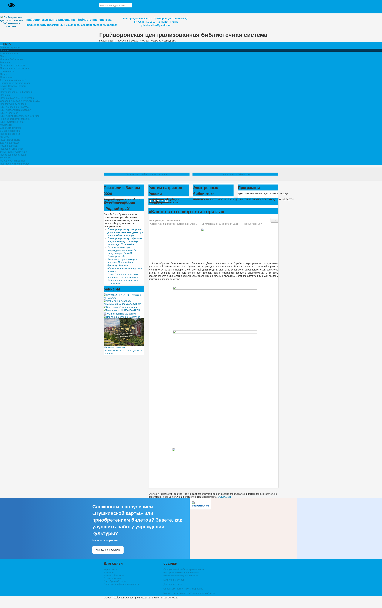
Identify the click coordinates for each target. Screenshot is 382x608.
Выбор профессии (10, 130)
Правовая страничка (11, 148)
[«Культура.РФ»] (124, 296)
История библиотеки (11, 59)
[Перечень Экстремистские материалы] (120, 313)
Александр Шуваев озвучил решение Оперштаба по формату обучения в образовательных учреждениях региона (124, 265)
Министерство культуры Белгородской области (189, 593)
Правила (5, 95)
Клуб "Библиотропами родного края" (20, 115)
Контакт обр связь (114, 575)
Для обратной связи (115, 581)
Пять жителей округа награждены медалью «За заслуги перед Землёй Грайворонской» (122, 251)
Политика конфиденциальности (121, 584)
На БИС (4, 136)
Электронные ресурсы (12, 65)
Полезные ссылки (10, 133)
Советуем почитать (10, 127)
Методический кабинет (12, 160)
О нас (3, 56)
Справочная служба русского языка (20, 101)
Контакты (109, 572)
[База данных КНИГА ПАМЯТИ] (122, 310)
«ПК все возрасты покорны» (15, 118)
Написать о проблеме (108, 549)
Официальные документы (14, 68)
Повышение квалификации (15, 163)
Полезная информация (13, 154)
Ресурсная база (8, 145)
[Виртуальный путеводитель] (120, 307)
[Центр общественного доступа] (122, 316)
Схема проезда (112, 578)
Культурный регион (174, 579)
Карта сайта (110, 569)
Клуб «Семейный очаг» (13, 121)
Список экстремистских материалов (183, 588)
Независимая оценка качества (17, 98)
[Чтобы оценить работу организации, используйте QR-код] (124, 302)
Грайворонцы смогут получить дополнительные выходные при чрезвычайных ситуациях (125, 232)
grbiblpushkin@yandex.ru (156, 25)
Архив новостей (9, 53)
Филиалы (5, 62)
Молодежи (6, 124)
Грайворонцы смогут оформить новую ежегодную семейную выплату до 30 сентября (124, 241)
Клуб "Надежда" (9, 112)
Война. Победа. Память (13, 86)
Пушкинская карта (10, 139)
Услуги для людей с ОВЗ (13, 151)
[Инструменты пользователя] (274, 220)
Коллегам (5, 157)
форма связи (7, 71)
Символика (6, 77)
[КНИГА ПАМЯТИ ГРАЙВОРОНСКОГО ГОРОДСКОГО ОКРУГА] (124, 350)
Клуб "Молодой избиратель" (15, 110)
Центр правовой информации (16, 92)
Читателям (6, 88)
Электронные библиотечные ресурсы (146, 174)
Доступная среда (9, 142)
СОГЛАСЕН (224, 496)
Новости (4, 50)
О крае (3, 74)
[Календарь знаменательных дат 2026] (124, 332)
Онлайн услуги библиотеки (235, 174)
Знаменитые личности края (15, 83)
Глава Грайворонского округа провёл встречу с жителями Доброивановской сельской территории (123, 278)
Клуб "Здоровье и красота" (15, 107)
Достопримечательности (13, 80)
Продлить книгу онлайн (13, 104)
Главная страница (10, 47)
